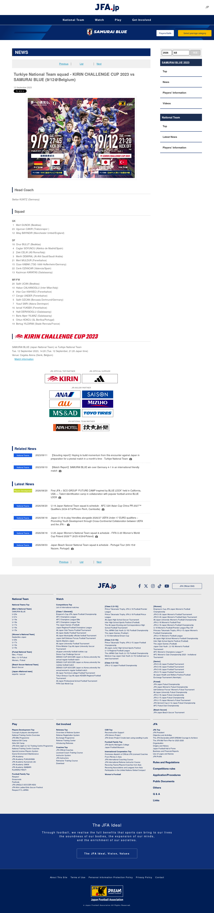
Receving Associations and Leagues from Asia (124, 767)
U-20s (14, 639)
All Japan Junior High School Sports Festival (123, 647)
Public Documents (163, 781)
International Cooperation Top (118, 751)
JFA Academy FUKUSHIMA (23, 759)
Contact (159, 877)
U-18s (14, 622)
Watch (99, 20)
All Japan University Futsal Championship (170, 692)
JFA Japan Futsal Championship (166, 684)
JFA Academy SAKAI (20, 764)
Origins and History (161, 745)
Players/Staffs (165, 33)
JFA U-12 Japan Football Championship (121, 665)
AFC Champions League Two (68, 622)
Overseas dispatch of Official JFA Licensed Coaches (126, 754)
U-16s (14, 627)
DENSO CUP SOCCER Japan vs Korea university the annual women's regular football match (78, 668)
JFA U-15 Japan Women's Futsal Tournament (171, 700)
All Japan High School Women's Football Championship (175, 638)
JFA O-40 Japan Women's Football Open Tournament (175, 617)
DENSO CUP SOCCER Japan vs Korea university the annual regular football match (78, 658)
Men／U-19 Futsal (19, 657)
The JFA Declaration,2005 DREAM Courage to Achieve (175, 737)
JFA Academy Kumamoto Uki (24, 761)
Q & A (156, 794)
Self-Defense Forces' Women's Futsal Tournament (173, 689)
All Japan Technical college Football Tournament (75, 672)
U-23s (14, 614)
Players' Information (174, 92)
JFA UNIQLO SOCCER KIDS (24, 784)
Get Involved (141, 20)
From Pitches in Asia (113, 756)
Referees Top (62, 729)
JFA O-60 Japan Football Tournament (168, 669)
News (166, 82)
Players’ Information (174, 147)
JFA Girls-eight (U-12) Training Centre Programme (32, 745)
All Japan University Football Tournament (72, 643)
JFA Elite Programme (20, 737)
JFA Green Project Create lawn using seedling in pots (126, 737)
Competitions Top (64, 604)
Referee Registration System (68, 735)
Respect (15, 776)
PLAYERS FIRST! (19, 769)
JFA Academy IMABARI (21, 767)
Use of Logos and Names (163, 753)
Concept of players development (25, 732)
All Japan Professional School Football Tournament (76, 680)
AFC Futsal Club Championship (166, 705)
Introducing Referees (64, 743)
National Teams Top (20, 604)
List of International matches (67, 607)
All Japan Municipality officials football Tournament (76, 635)
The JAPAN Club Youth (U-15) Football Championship (126, 653)
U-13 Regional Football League (117, 650)
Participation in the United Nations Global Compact (125, 770)
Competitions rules (164, 768)
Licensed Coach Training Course (69, 752)
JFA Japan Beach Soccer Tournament (168, 712)
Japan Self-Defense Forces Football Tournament (76, 638)
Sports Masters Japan (65, 640)
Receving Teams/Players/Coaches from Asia (123, 764)
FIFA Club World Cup (64, 683)
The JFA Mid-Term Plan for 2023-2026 (168, 740)
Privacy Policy (144, 877)
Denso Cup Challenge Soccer (68, 654)
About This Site (59, 877)
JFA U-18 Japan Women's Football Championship (173, 625)
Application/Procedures (167, 775)
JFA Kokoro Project (113, 735)
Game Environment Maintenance (25, 753)
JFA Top (156, 729)
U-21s (14, 616)
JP (207, 7)
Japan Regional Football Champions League (74, 627)
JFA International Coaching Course (119, 759)
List (81, 63)
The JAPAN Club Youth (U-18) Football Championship (126, 630)
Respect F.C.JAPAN (20, 790)
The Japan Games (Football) (68, 624)
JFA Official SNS (187, 586)
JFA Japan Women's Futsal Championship (170, 686)
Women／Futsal (18, 660)
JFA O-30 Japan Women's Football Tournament (172, 614)
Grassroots (16, 779)
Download (60, 763)
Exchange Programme (65, 737)
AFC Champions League (66, 616)
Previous (63, 63)
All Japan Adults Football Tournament (71, 632)
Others (157, 787)
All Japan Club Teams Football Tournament (73, 630)
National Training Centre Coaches (25, 748)
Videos (167, 103)
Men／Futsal (17, 654)
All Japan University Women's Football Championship (174, 619)
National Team (73, 20)
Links (156, 800)
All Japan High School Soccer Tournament (122, 619)
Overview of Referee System (68, 732)
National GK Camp (19, 740)
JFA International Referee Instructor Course (122, 762)
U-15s (14, 630)
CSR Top (109, 729)
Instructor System (63, 755)
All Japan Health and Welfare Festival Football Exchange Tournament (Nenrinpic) (171, 676)
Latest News (170, 137)
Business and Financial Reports (166, 751)
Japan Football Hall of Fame (164, 748)
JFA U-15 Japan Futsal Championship (168, 697)
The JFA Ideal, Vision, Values (107, 853)
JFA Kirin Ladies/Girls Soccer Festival (27, 787)
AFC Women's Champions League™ (168, 651)
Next (99, 63)
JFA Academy (17, 756)
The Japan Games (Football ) (117, 633)
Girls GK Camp (18, 743)
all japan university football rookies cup (71, 651)
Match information (24, 359)
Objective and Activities (162, 735)
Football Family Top (21, 774)
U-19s (14, 619)
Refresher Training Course (67, 760)
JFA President (158, 732)
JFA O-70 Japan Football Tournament (168, 672)
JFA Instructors (62, 758)
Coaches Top (62, 747)
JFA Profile (157, 756)
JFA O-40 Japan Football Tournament (168, 664)
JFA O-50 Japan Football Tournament (168, 666)
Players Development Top (23, 729)
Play (118, 20)
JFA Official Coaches (64, 750)
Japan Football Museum (114, 747)
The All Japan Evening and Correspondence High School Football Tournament (125, 626)
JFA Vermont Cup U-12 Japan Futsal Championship (174, 702)
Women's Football (113, 774)
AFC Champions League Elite (68, 619)
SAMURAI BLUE (18, 611)
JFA (155, 724)
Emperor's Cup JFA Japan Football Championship (76, 614)
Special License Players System (25, 751)
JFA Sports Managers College (117, 744)
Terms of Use (78, 877)
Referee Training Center (66, 740)
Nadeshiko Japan (19, 637)
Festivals (15, 782)
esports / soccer (18, 674)
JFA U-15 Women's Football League (168, 635)
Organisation (158, 743)
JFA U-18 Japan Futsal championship (168, 694)
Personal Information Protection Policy (111, 877)
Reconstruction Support (114, 732)
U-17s (14, 624)
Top (165, 71)
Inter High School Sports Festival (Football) (122, 622)
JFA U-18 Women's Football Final (166, 622)
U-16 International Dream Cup (117, 635)
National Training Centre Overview (26, 735)
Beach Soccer (18, 667)
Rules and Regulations (166, 762)
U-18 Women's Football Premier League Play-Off (173, 627)
